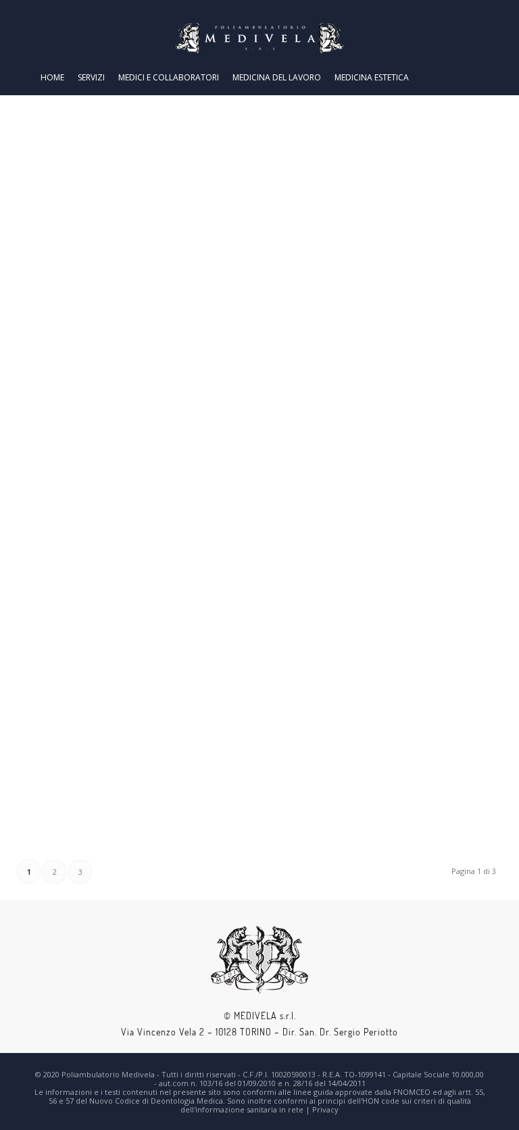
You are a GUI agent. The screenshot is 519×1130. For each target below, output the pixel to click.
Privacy (325, 1109)
